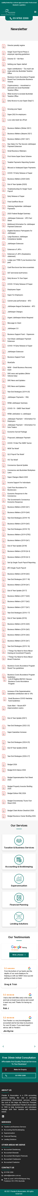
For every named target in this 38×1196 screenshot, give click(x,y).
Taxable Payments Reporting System (21, 162)
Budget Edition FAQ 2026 (16, 793)
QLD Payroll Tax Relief (15, 454)
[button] (35, 12)
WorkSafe (11, 362)
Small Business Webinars (16, 151)
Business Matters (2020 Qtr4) (18, 179)
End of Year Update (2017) (17, 591)
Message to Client (14, 323)
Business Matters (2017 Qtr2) (18, 601)
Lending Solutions (19, 923)
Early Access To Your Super (17, 278)
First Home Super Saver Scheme (19, 156)
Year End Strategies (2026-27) (18, 756)
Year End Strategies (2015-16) (18, 646)
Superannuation (19, 885)
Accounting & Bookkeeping (19, 866)
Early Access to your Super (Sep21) (20, 101)
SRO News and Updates (16, 380)
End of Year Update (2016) (17, 618)
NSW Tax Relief (13, 449)
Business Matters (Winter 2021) (19, 128)
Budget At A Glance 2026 (16, 770)
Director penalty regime (16, 45)
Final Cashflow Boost (15, 202)
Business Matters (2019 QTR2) (19, 535)
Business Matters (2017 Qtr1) (18, 607)
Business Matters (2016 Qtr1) (18, 641)
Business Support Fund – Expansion (20, 334)
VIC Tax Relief (12, 460)
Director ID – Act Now (15, 59)
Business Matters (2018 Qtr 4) (18, 551)
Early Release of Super (15, 196)
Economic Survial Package (17, 432)
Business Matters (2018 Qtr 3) (18, 557)
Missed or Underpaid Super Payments (21, 168)
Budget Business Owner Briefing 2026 (21, 816)
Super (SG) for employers (16, 114)
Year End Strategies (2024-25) (18, 742)
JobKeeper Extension (15, 244)
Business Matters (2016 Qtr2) (18, 635)
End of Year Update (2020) (17, 184)
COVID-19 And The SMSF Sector (19, 443)
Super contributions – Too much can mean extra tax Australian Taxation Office (20, 71)
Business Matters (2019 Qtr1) (18, 540)
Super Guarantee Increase (16, 732)
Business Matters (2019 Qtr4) (18, 512)
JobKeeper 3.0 (12, 328)
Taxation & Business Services (19, 847)
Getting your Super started (17, 64)
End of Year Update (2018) (17, 546)
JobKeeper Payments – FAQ (18, 397)
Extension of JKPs (14, 249)
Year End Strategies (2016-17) (18, 613)
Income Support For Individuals (19, 483)
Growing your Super (14, 109)
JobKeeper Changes (15, 312)
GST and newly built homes (17, 273)
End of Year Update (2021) (17, 718)
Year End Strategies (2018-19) (18, 518)
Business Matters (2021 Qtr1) (18, 139)
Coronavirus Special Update (17, 465)
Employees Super (14, 290)
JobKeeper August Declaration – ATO (21, 306)
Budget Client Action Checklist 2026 (20, 811)
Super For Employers (15, 295)
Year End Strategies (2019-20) (18, 392)
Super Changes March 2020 (17, 477)
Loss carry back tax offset (17, 120)
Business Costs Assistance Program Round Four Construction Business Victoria (21, 79)
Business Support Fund (16, 357)
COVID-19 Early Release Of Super (20, 284)
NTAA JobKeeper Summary (17, 403)
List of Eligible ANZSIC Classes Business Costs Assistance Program (20, 681)
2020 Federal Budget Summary (18, 214)
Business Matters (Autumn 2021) (19, 134)
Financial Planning (19, 904)
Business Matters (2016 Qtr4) (18, 624)
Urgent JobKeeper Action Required (20, 318)
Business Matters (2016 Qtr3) (18, 629)
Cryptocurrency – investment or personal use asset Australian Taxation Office (19, 87)
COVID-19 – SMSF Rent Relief (18, 408)
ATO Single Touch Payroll (16, 568)
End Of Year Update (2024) (17, 748)
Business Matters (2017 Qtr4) (18, 596)
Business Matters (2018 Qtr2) (18, 574)
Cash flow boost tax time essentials (20, 267)
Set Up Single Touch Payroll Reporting (21, 563)
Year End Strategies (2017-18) (18, 579)
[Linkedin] (3, 1116)
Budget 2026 (12, 764)
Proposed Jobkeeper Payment (18, 438)
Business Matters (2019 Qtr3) (18, 524)
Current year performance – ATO (19, 301)
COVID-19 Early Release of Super (19, 173)
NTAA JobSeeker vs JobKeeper (19, 414)
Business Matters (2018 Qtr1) (18, 585)
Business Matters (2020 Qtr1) (18, 507)
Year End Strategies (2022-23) (18, 726)
